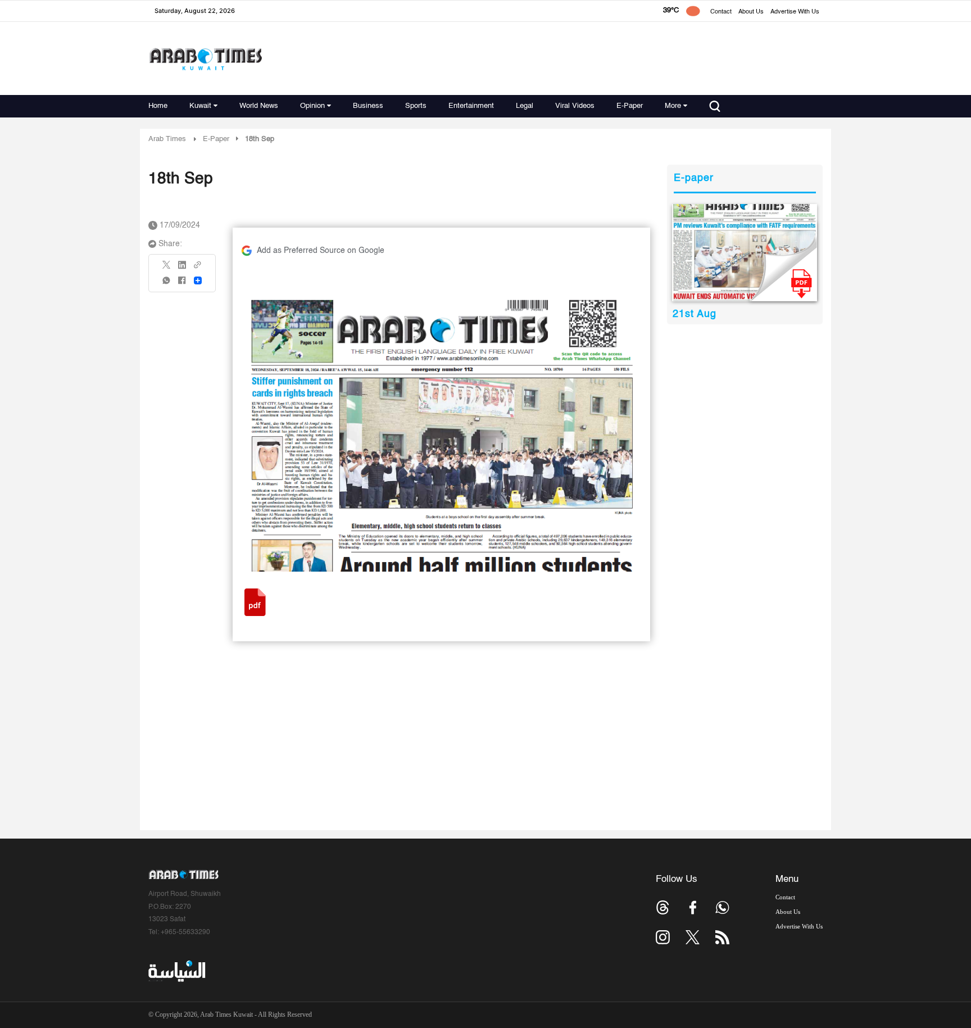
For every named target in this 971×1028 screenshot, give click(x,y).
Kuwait (200, 106)
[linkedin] (182, 269)
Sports (415, 106)
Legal (524, 106)
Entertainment (471, 106)
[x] (693, 937)
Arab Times (167, 139)
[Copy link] (198, 268)
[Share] (198, 280)
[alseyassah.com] (176, 971)
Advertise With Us (794, 12)
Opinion (312, 106)
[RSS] (722, 937)
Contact (721, 12)
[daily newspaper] (745, 252)
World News (258, 106)
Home (157, 106)
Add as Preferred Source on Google (320, 251)
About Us (751, 12)
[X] (167, 268)
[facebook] (182, 284)
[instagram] (663, 937)
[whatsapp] (167, 284)
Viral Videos (575, 106)
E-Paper (629, 106)
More (673, 106)
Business (368, 106)
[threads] (663, 907)
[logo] (205, 59)
